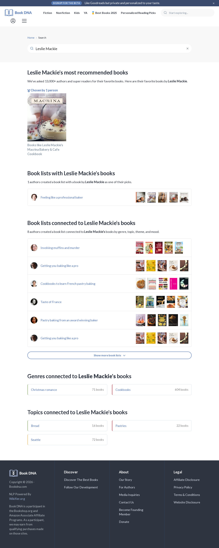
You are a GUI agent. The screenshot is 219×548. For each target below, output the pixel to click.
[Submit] (165, 12)
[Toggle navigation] (24, 21)
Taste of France (51, 302)
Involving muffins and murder (60, 248)
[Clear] (187, 48)
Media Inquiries (129, 495)
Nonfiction (63, 12)
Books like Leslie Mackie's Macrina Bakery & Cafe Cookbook (45, 149)
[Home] (21, 12)
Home (30, 37)
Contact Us (126, 502)
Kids (77, 12)
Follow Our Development (81, 487)
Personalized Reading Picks (138, 12)
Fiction (47, 12)
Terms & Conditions (187, 495)
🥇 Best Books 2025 (104, 12)
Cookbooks (123, 390)
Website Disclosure (187, 502)
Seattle (36, 440)
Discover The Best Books (81, 480)
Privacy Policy (183, 487)
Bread (35, 426)
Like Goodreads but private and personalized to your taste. (122, 3)
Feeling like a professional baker (62, 197)
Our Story (125, 480)
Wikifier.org (17, 499)
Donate (124, 522)
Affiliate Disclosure (187, 480)
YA (85, 12)
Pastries (120, 426)
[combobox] (187, 13)
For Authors (127, 487)
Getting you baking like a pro (59, 266)
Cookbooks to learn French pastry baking (68, 283)
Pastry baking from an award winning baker (69, 320)
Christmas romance (44, 390)
